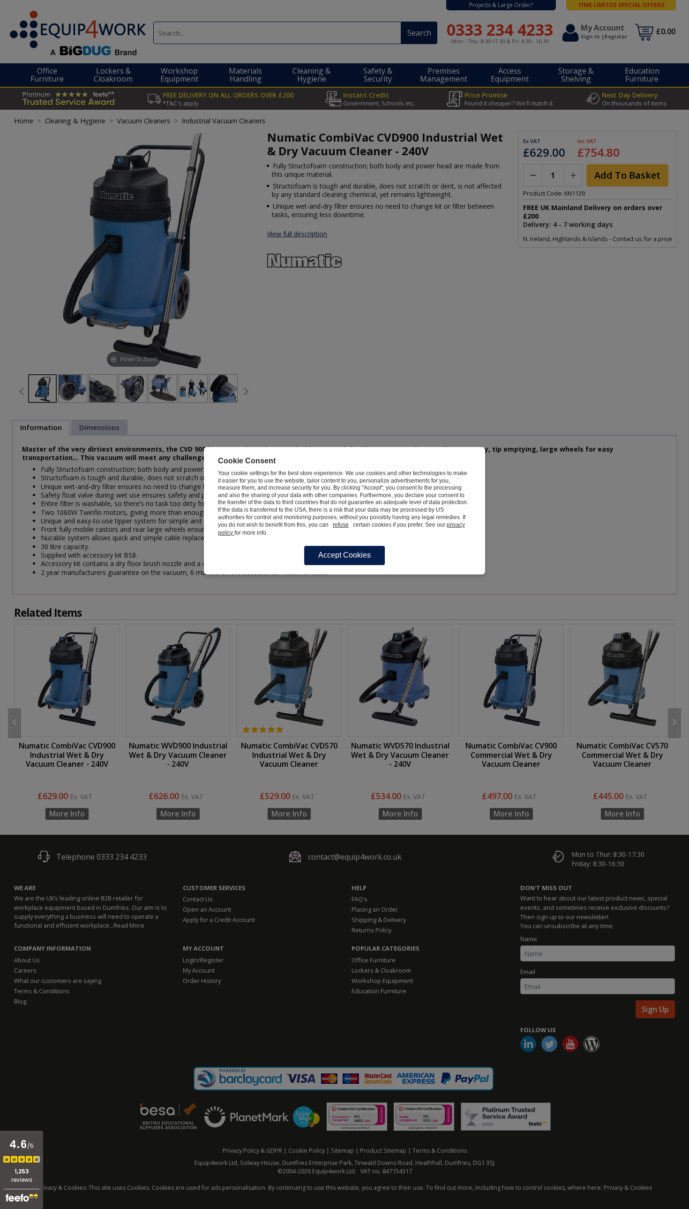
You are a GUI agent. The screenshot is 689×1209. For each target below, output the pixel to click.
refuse (341, 524)
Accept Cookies (344, 555)
